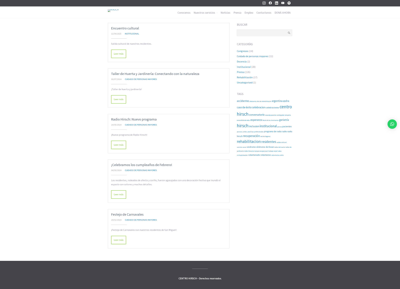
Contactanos (263, 12)
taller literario (249, 151)
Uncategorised (244, 82)
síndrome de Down (265, 147)
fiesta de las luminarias (270, 120)
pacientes (287, 126)
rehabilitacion (249, 141)
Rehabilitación (245, 77)
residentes (268, 142)
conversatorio (257, 114)
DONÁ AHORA (283, 12)
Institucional (132, 33)
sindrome (251, 147)
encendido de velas (243, 120)
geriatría (284, 120)
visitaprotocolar (242, 155)
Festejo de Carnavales (127, 214)
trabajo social (273, 151)
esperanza (256, 120)
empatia (288, 115)
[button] (392, 124)
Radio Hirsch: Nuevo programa (134, 119)
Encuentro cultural (125, 28)
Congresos (242, 51)
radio (284, 131)
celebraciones (272, 107)
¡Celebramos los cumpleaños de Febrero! (141, 165)
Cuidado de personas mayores (141, 79)
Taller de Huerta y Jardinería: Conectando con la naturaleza (155, 74)
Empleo (249, 12)
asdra (286, 101)
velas (280, 151)
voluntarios (265, 154)
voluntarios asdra (277, 155)
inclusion (254, 126)
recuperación (251, 136)
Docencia (242, 61)
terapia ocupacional (261, 151)
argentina (277, 101)
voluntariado (254, 154)
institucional (268, 126)
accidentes (243, 101)
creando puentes (271, 115)
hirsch (243, 125)
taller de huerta (279, 147)
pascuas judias (242, 132)
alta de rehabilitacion (264, 101)
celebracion (258, 107)
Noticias (225, 12)
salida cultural (282, 142)
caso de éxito (244, 107)
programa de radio (273, 131)
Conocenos (184, 12)
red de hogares (265, 136)
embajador (281, 115)
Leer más (118, 53)
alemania (253, 101)
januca (279, 127)
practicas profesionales (256, 132)
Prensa (237, 12)
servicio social (241, 147)
